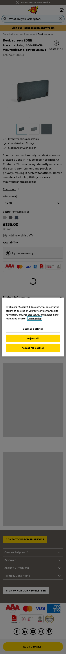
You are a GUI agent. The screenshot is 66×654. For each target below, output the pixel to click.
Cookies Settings (33, 329)
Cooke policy (34, 318)
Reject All (33, 338)
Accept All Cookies (33, 348)
